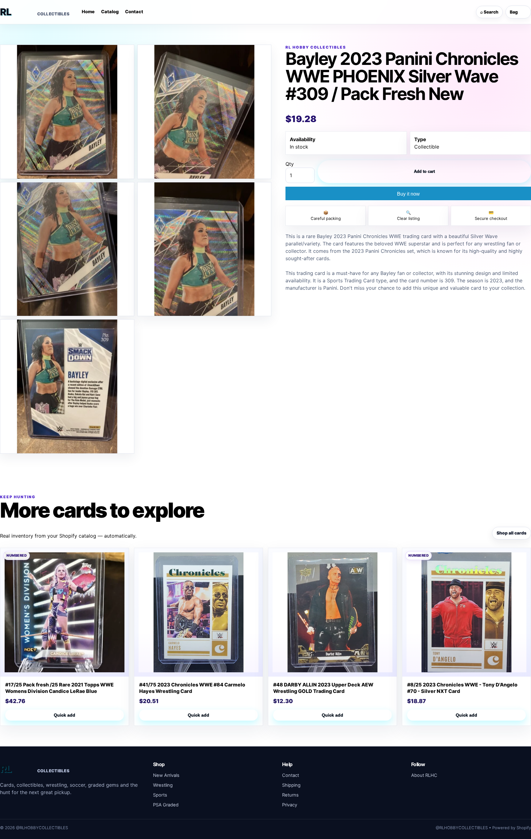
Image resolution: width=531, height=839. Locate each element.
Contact (134, 11)
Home (88, 11)
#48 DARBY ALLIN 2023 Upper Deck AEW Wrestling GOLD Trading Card (323, 688)
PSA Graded (166, 805)
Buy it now (408, 194)
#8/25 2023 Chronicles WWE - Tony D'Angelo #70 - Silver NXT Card (462, 688)
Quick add (64, 715)
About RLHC (424, 775)
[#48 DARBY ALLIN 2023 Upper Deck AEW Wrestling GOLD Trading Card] (332, 612)
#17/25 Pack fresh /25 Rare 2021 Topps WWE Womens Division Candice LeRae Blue (59, 688)
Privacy (289, 805)
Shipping (291, 785)
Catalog (110, 11)
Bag (517, 12)
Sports (160, 795)
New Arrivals (166, 775)
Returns (290, 795)
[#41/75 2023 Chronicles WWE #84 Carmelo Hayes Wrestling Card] (198, 612)
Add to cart (424, 171)
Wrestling (163, 785)
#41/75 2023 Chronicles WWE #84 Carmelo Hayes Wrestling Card (192, 688)
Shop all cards (511, 533)
